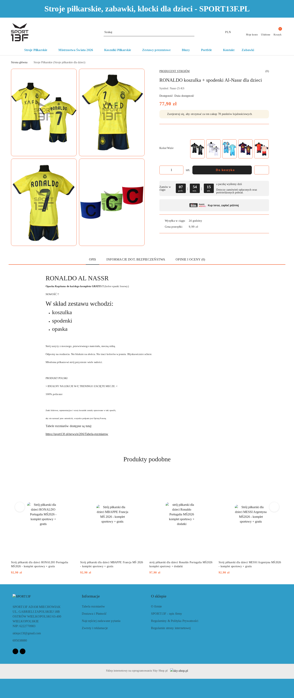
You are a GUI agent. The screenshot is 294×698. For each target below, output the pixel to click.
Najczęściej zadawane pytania (101, 621)
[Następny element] (264, 149)
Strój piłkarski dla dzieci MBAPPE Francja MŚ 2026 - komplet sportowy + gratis (111, 564)
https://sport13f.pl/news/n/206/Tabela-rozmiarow (77, 434)
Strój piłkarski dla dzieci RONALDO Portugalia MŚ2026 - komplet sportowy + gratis (39, 564)
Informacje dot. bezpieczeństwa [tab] (135, 259)
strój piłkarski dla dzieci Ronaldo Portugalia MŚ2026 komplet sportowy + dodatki (181, 564)
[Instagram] (22, 651)
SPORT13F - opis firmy (166, 613)
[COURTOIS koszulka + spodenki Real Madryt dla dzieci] (229, 149)
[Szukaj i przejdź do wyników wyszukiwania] (192, 32)
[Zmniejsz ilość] (163, 170)
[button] (267, 50)
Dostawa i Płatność (94, 613)
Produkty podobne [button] (147, 459)
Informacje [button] (91, 596)
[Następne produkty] (274, 507)
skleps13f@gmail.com (27, 633)
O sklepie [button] (158, 596)
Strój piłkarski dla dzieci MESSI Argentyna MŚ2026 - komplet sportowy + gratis (250, 564)
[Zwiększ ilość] (180, 170)
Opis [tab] (92, 259)
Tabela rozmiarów (93, 606)
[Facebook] (15, 651)
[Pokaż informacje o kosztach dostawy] (201, 227)
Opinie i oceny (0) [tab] (190, 259)
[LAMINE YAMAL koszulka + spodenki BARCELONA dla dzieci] (245, 149)
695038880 (20, 640)
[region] (229, 149)
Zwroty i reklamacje (95, 628)
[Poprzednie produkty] (20, 507)
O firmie (156, 606)
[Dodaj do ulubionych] (261, 170)
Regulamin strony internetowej (171, 628)
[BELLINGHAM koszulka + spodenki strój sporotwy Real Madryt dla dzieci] (197, 149)
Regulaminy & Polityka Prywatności (174, 621)
